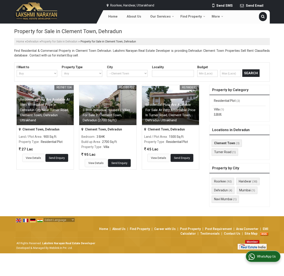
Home (113, 16)
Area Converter (247, 229)
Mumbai (245, 190)
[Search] (263, 16)
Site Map (251, 233)
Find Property (191, 16)
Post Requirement (218, 229)
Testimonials (210, 233)
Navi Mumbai (223, 199)
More (216, 16)
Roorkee (220, 181)
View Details (33, 158)
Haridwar (245, 181)
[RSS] (264, 233)
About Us (134, 16)
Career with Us (165, 229)
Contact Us (232, 233)
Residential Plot (225, 100)
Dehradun (33, 41)
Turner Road (222, 152)
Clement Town (224, 143)
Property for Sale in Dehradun (59, 41)
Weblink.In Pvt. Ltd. (61, 248)
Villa (217, 109)
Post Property (190, 229)
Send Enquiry (57, 158)
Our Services (160, 16)
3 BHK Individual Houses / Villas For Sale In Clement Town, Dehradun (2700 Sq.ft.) (106, 115)
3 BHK (218, 114)
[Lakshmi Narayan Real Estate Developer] (35, 11)
